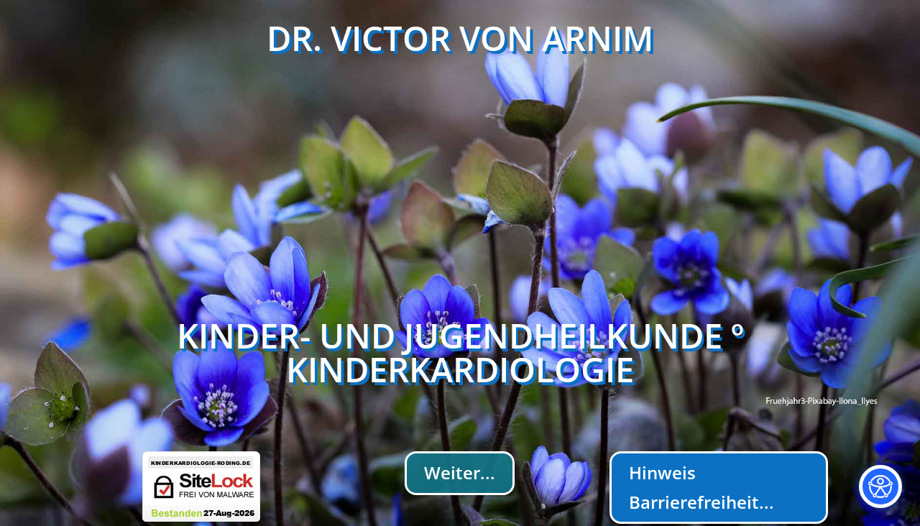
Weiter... (459, 472)
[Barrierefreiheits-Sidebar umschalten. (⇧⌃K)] (880, 486)
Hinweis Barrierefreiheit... (701, 487)
